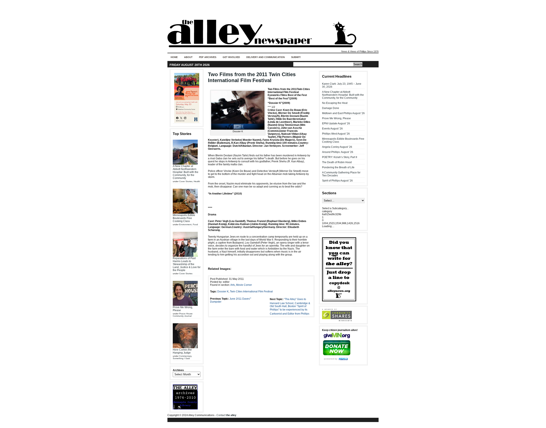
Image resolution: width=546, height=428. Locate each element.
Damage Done (330, 108)
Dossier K (223, 291)
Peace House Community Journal (183, 314)
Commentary (185, 356)
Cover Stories (185, 181)
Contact (226, 415)
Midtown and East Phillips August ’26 (343, 113)
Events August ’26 (332, 128)
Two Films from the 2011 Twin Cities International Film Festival (252, 77)
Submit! (296, 57)
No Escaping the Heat (334, 103)
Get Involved (231, 57)
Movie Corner (244, 284)
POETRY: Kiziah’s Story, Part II (339, 157)
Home (174, 57)
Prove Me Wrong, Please (336, 118)
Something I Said (181, 358)
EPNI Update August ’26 (336, 123)
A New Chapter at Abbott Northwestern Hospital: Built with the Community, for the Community (185, 172)
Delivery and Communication (265, 57)
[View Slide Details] (186, 98)
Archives (178, 370)
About (188, 57)
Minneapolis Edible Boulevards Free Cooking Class (184, 218)
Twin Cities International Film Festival (251, 291)
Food (195, 224)
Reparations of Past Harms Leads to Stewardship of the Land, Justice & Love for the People (186, 264)
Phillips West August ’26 (336, 133)
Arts (232, 284)
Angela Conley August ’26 (337, 146)
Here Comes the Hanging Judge (182, 351)
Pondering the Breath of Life (338, 167)
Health (197, 181)
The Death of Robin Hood (337, 162)
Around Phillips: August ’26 (337, 152)
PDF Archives (207, 57)
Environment (185, 224)
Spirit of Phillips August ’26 (337, 180)
